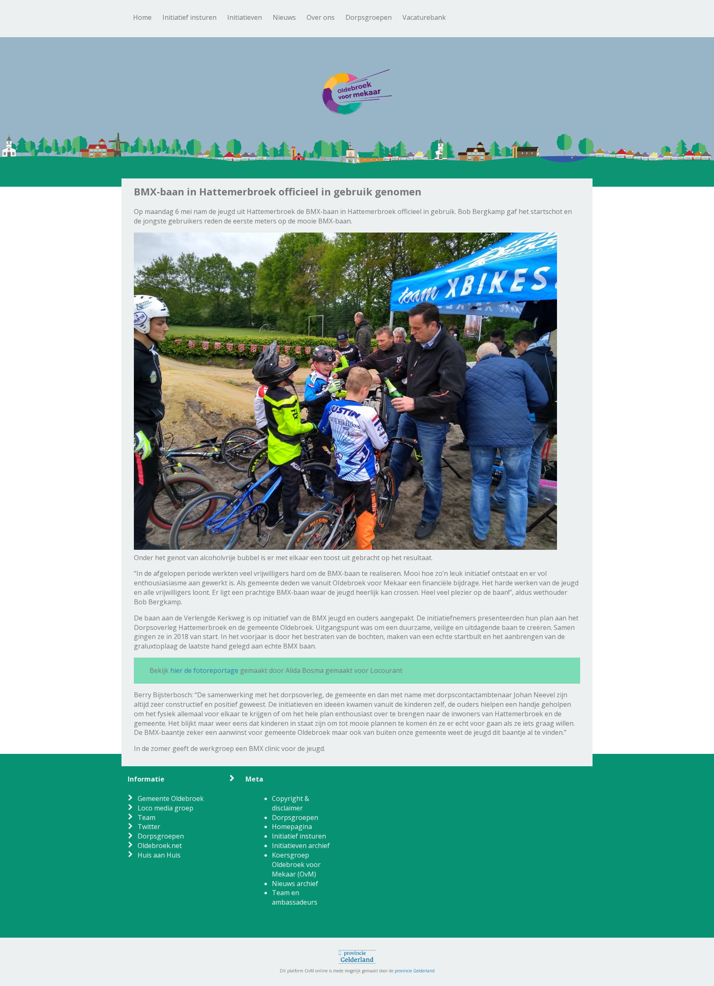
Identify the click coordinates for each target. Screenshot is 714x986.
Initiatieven (244, 17)
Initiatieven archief (301, 845)
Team (146, 817)
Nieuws (284, 17)
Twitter (149, 826)
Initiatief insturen (189, 17)
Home (142, 17)
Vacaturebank (424, 17)
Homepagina (292, 826)
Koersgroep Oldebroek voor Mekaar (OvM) (296, 865)
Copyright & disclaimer (290, 803)
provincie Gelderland (415, 971)
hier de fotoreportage (204, 670)
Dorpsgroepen (368, 17)
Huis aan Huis (159, 855)
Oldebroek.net (160, 845)
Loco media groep (165, 808)
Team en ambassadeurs (294, 897)
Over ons (321, 17)
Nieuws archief (295, 883)
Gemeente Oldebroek (171, 798)
